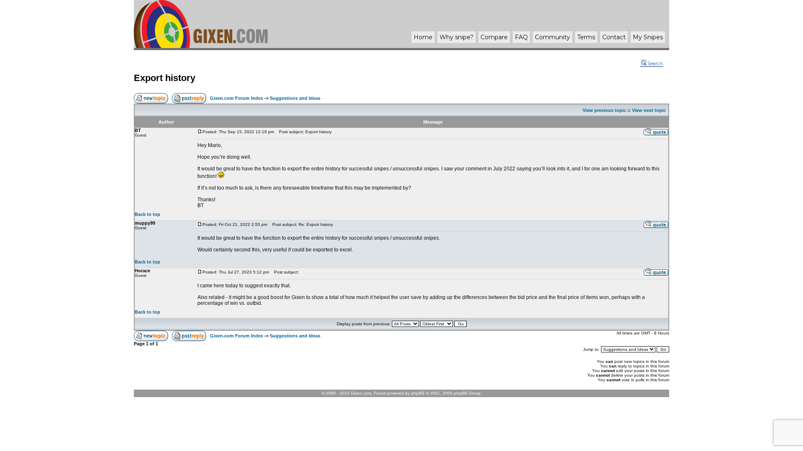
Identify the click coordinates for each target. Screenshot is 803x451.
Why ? (456, 37)
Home (423, 37)
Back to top (147, 214)
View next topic (649, 110)
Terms (586, 37)
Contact (614, 37)
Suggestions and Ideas (295, 98)
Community (552, 37)
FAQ (521, 37)
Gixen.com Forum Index (236, 98)
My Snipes (648, 37)
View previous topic (604, 110)
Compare (494, 37)
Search (655, 63)
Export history (164, 78)
